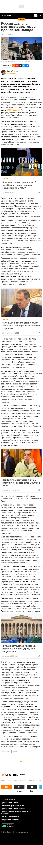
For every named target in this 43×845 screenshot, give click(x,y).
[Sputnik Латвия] (6, 17)
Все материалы (11, 73)
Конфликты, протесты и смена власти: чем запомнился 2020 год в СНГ (21, 482)
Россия (14, 752)
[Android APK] (7, 825)
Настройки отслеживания (10, 820)
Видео (5, 178)
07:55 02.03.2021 (7, 34)
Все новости (6, 781)
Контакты (12, 800)
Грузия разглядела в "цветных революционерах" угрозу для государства (19, 648)
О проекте (4, 800)
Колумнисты (6, 752)
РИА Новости (13, 110)
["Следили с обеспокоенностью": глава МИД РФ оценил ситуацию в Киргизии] (21, 303)
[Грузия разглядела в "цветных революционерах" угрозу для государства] (21, 629)
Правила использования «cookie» (13, 809)
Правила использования (9, 803)
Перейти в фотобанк (24, 61)
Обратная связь (13, 817)
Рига (15, 781)
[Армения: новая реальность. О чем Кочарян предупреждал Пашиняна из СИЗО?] (21, 162)
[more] (39, 192)
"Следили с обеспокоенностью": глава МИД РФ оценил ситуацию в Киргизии (21, 325)
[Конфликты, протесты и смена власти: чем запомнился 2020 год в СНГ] (21, 463)
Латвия (23, 781)
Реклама (4, 817)
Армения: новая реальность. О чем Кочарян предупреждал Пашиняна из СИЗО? (19, 185)
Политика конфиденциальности (12, 806)
